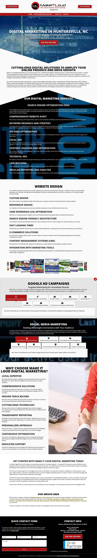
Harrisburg (68, 499)
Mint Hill (36, 501)
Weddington (65, 501)
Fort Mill (61, 499)
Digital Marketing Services (43, 14)
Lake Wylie (18, 501)
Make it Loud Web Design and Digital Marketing (68, 555)
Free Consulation (85, 6)
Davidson (56, 499)
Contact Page (15, 530)
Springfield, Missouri (35, 497)
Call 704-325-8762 (12, 6)
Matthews (30, 501)
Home (30, 14)
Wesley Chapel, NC (75, 501)
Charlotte (47, 497)
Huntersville (75, 499)
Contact (66, 14)
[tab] (16, 298)
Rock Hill (52, 501)
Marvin (24, 501)
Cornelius (50, 499)
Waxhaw (58, 501)
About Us (58, 14)
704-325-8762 (75, 527)
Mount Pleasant (44, 501)
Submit (24, 549)
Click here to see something (59, 551)
